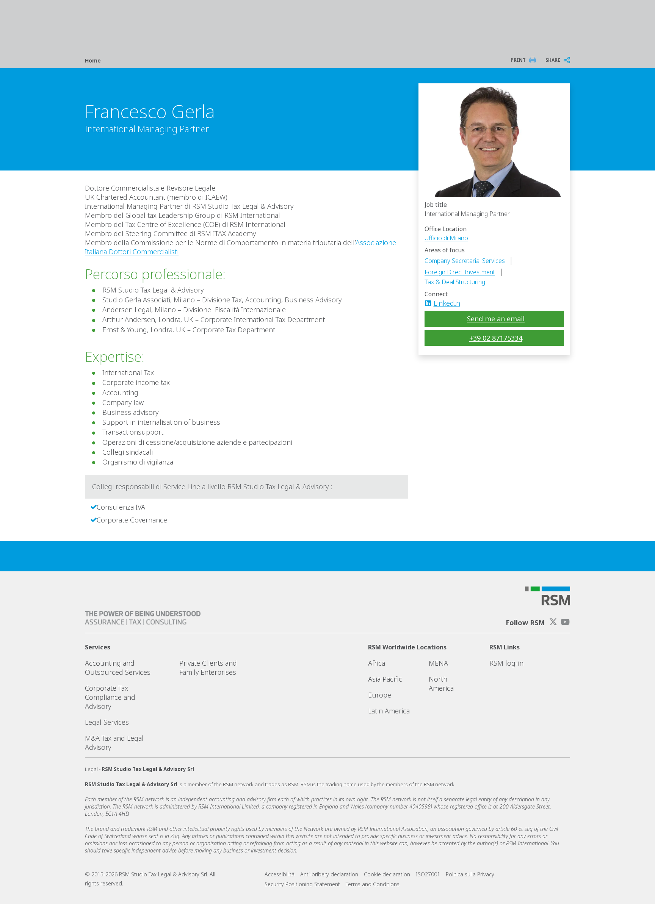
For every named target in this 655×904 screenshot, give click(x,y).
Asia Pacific (385, 678)
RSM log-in (506, 663)
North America (441, 683)
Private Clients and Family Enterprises (208, 667)
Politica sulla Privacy (470, 874)
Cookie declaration (387, 874)
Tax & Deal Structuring (455, 282)
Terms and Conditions (373, 884)
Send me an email (496, 318)
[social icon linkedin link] (430, 303)
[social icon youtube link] (565, 622)
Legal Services (107, 722)
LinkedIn (447, 303)
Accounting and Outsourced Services (117, 667)
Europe (379, 694)
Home (93, 60)
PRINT (518, 60)
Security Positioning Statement (302, 884)
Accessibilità (280, 874)
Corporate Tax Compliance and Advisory (110, 697)
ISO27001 (428, 874)
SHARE (552, 60)
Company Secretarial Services (465, 260)
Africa (376, 663)
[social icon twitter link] (553, 622)
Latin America (389, 710)
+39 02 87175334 (495, 338)
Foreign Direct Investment (460, 272)
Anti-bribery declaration (329, 874)
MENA (438, 663)
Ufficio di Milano (446, 238)
